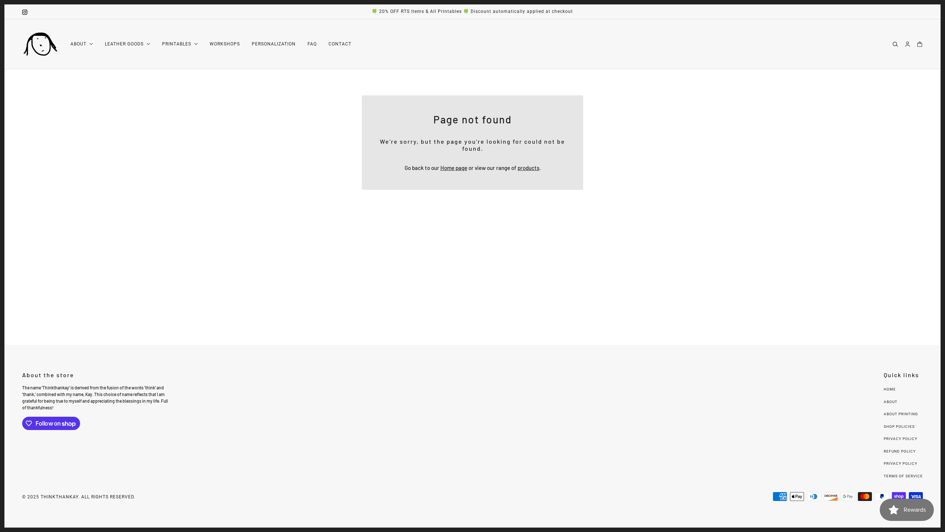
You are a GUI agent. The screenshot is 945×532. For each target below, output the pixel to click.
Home (890, 389)
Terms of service (903, 476)
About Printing (901, 414)
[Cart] (920, 44)
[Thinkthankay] (40, 44)
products (528, 167)
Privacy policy (900, 463)
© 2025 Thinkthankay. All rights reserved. (78, 496)
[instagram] (24, 11)
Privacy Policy (900, 439)
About (890, 402)
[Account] (907, 44)
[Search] (895, 44)
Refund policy (900, 451)
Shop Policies (899, 426)
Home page (453, 167)
